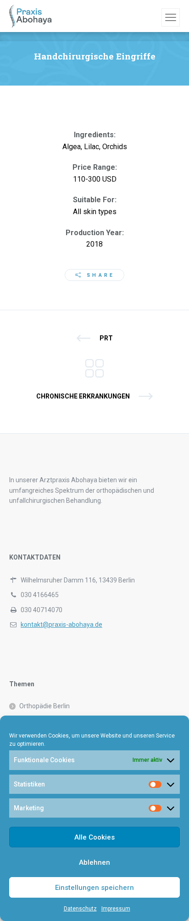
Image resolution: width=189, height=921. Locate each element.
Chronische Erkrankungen (83, 396)
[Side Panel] (170, 17)
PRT (106, 338)
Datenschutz (80, 908)
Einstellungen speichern (94, 887)
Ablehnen (94, 862)
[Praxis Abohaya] (30, 16)
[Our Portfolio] (94, 367)
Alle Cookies (94, 837)
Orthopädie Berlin (44, 706)
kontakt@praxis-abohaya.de (61, 624)
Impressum (115, 908)
